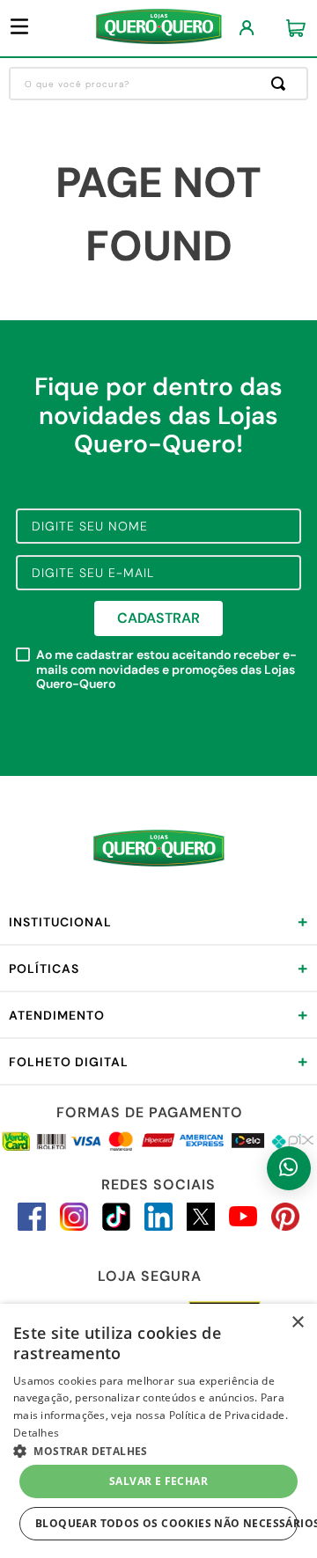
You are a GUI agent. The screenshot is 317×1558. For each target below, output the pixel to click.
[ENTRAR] (247, 29)
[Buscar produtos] (281, 84)
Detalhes (36, 1432)
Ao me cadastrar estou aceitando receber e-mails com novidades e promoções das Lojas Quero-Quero (166, 669)
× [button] (297, 1322)
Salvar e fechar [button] (158, 1481)
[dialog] (158, 1431)
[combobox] (158, 83)
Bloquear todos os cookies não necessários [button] (166, 1523)
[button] (158, 1450)
